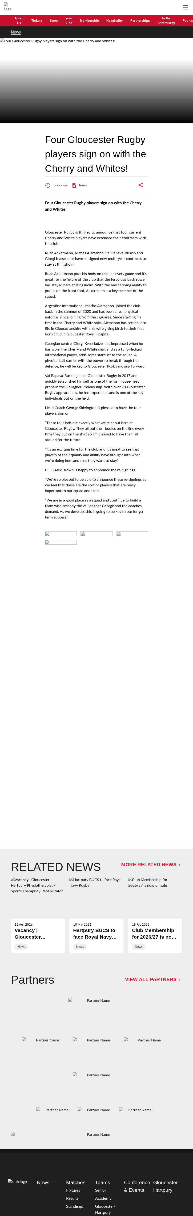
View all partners (151, 979)
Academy (103, 1198)
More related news (149, 864)
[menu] (186, 7)
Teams (102, 1182)
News (16, 32)
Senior (100, 1190)
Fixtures (73, 1190)
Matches (75, 1182)
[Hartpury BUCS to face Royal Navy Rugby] (96, 915)
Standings (74, 1206)
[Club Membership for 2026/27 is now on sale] (155, 915)
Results (72, 1198)
